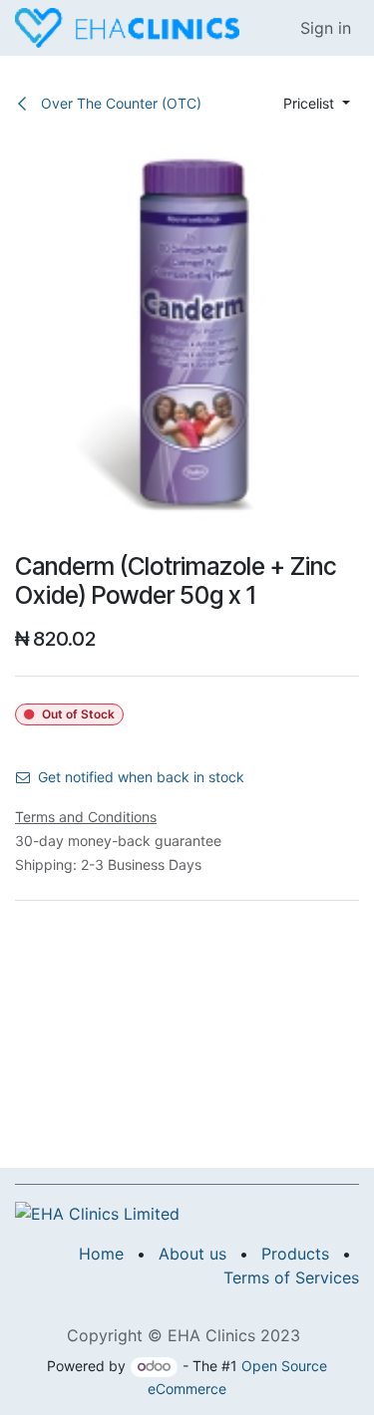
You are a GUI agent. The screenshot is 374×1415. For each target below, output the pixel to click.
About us (192, 1254)
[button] (316, 103)
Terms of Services (291, 1277)
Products (295, 1254)
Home (101, 1254)
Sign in (325, 28)
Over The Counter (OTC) (119, 103)
